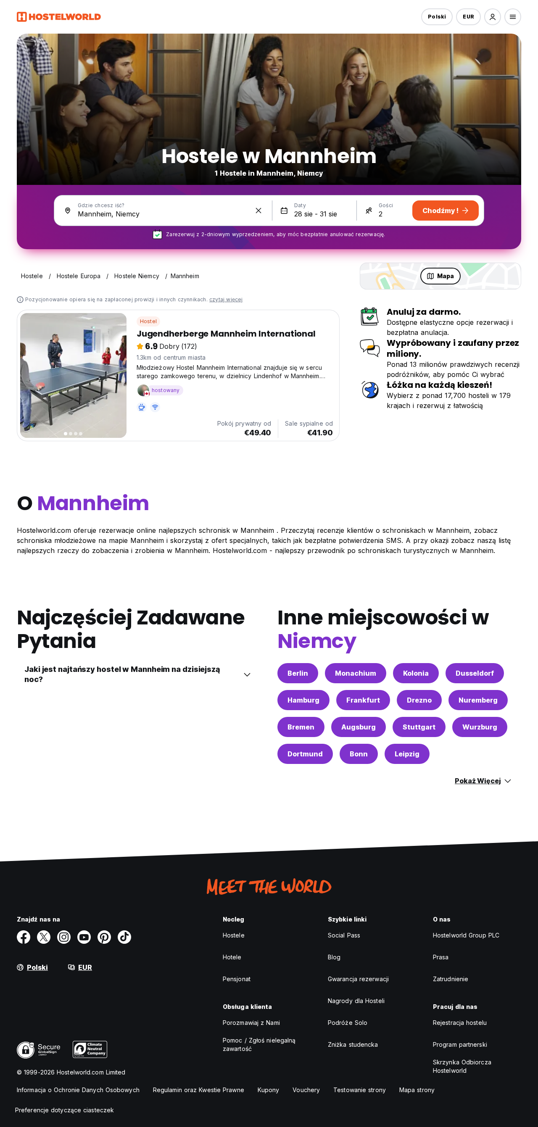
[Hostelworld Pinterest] (104, 937)
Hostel (148, 321)
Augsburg (358, 727)
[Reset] (258, 210)
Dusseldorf (475, 673)
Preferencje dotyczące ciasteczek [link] (64, 1110)
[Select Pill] (492, 16)
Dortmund (305, 754)
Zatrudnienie (450, 978)
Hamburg (303, 700)
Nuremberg (478, 700)
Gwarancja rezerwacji (358, 978)
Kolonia (416, 673)
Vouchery (306, 1089)
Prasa (441, 957)
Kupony (269, 1089)
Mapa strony (417, 1089)
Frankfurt (363, 700)
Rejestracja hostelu (460, 1022)
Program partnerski (460, 1044)
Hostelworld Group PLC (466, 935)
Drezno (419, 700)
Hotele (232, 957)
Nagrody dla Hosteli (356, 1000)
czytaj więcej (226, 299)
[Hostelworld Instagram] (64, 937)
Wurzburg (479, 727)
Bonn (359, 754)
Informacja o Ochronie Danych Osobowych (78, 1089)
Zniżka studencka (353, 1044)
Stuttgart (419, 727)
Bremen (300, 727)
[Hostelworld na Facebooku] (23, 937)
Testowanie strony (359, 1089)
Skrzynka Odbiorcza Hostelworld (462, 1066)
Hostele (234, 935)
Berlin (297, 673)
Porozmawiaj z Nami (251, 1022)
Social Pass (344, 935)
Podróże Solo (347, 1022)
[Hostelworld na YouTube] (84, 937)
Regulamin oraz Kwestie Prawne (198, 1089)
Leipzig (407, 754)
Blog (334, 957)
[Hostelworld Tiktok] (124, 937)
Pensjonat (237, 978)
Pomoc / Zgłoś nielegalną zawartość (259, 1044)
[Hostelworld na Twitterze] (43, 937)
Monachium (355, 673)
